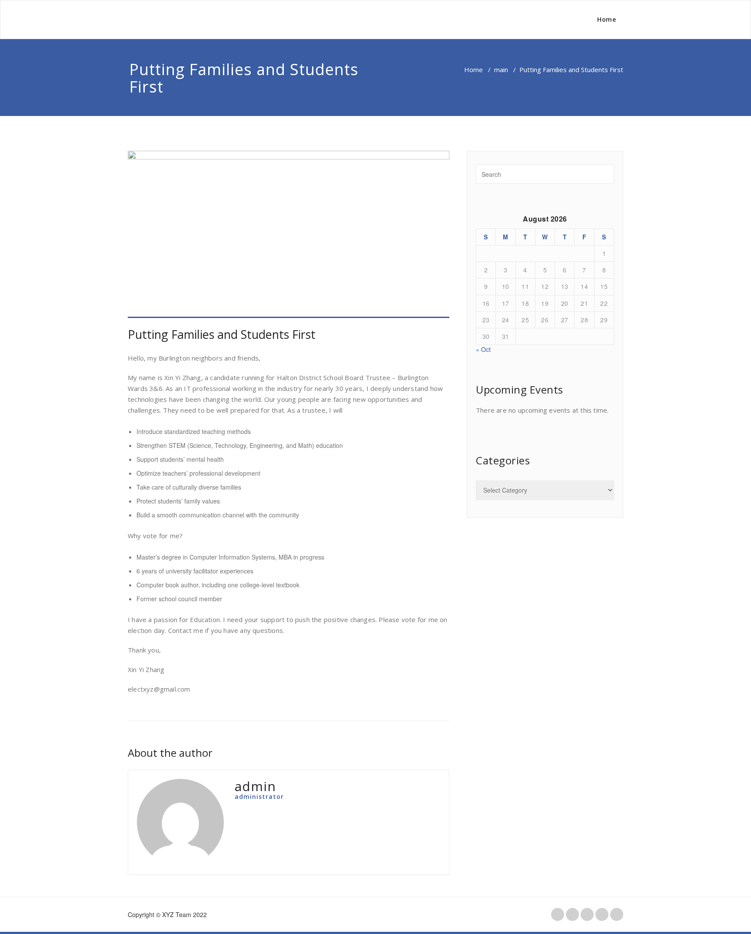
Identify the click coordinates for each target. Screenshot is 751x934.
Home (606, 19)
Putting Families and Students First (222, 334)
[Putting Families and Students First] (288, 234)
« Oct (483, 349)
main (501, 69)
